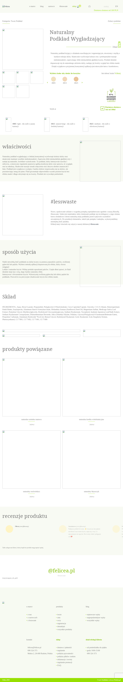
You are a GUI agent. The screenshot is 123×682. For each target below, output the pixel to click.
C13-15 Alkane (100, 307)
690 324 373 (32, 650)
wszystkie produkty (64, 629)
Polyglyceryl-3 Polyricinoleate (55, 307)
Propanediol (38, 307)
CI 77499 (43, 319)
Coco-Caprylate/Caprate (77, 307)
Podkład (19, 21)
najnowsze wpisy (93, 615)
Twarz (13, 21)
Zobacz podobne (114, 21)
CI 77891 (19, 319)
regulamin (61, 650)
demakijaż (61, 626)
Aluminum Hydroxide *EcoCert (31, 317)
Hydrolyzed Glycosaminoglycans (51, 312)
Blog (41, 6)
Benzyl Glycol (50, 317)
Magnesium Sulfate (90, 309)
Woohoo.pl (117, 680)
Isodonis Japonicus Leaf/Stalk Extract (105, 312)
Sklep (74, 6)
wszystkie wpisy (93, 620)
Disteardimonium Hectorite (40, 314)
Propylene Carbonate (10, 317)
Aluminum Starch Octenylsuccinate (36, 309)
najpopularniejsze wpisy (96, 618)
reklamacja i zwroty (64, 659)
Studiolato (105, 680)
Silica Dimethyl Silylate (60, 314)
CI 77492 (27, 319)
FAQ (59, 665)
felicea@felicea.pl (34, 647)
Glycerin (90, 307)
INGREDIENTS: (9, 307)
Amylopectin (18, 309)
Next (82, 83)
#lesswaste (63, 6)
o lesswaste (32, 620)
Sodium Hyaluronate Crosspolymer (15, 314)
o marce (32, 6)
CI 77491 (35, 319)
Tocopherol (85, 312)
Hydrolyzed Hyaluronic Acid (68, 317)
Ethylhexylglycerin (30, 312)
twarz (59, 615)
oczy (59, 620)
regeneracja (61, 623)
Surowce (51, 6)
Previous (47, 83)
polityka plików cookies (66, 656)
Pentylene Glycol (15, 312)
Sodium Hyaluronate (72, 312)
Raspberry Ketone (100, 317)
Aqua (19, 307)
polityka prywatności (65, 653)
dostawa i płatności (64, 647)
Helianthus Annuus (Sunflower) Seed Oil (67, 309)
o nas (30, 615)
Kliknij (118, 73)
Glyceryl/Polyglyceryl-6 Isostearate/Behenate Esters (97, 314)
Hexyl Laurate (27, 307)
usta (58, 618)
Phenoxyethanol (8, 319)
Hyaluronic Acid (86, 317)
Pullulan (73, 314)
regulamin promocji (64, 662)
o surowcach (32, 618)
